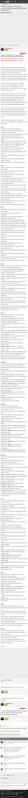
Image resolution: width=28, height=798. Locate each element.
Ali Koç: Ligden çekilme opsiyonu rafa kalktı (15, 742)
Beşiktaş (9, 759)
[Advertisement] (14, 28)
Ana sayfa (13, 794)
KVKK (3, 794)
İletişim (3, 792)
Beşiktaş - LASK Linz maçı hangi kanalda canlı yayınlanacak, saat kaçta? (14, 756)
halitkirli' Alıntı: (4, 725)
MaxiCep (4, 790)
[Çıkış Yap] (26, 1)
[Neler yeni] (18, 1)
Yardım (7, 794)
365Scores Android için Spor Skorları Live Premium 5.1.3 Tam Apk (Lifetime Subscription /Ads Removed (14, 749)
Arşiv (9, 764)
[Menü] (1, 1)
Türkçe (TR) (9, 790)
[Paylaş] (27, 53)
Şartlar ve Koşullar (11, 792)
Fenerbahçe (11, 743)
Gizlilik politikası (20, 792)
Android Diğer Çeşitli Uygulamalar (13, 751)
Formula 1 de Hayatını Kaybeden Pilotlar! (15, 768)
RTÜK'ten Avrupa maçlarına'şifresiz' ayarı (15, 763)
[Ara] (21, 1)
